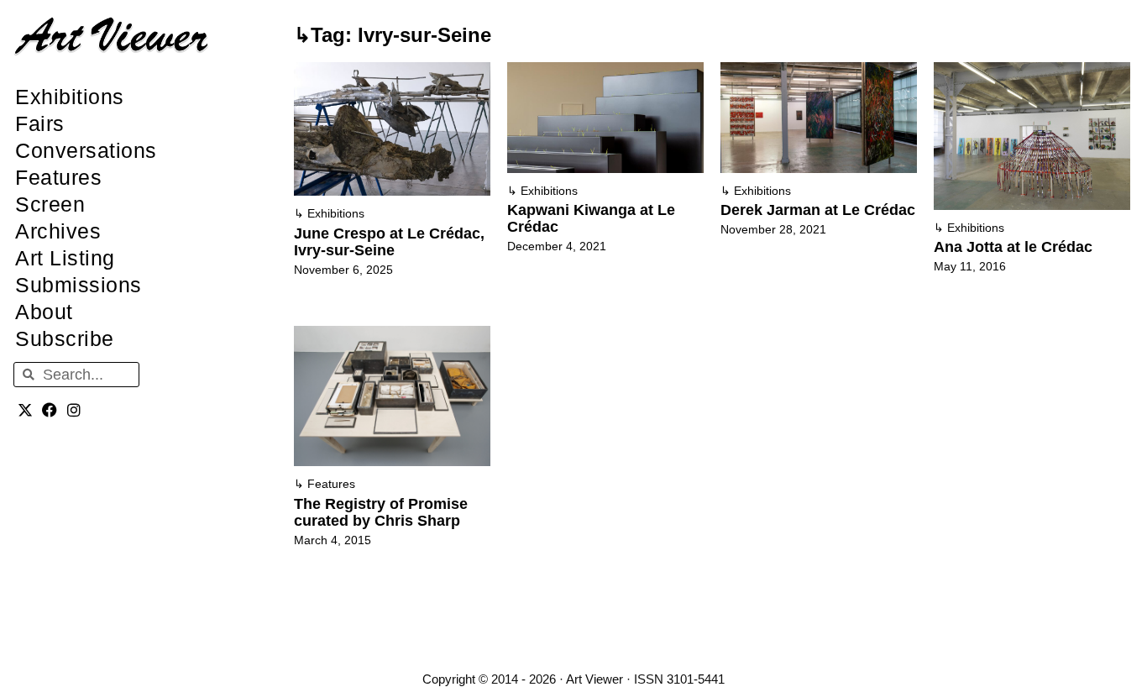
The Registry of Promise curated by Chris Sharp (381, 512)
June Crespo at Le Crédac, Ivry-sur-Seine (389, 242)
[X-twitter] (25, 409)
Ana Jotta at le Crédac (1013, 247)
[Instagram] (74, 409)
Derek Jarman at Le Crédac (817, 210)
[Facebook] (50, 409)
